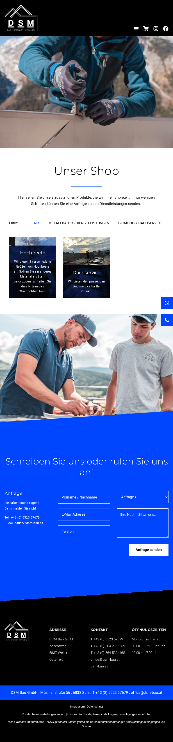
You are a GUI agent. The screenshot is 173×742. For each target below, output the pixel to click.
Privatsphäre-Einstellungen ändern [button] (43, 714)
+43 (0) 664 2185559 (109, 646)
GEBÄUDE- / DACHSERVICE (140, 223)
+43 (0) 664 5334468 (109, 653)
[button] (136, 28)
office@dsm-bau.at (29, 523)
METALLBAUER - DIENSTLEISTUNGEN (78, 223)
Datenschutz (95, 706)
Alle (36, 223)
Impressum (77, 706)
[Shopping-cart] (146, 28)
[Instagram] (156, 28)
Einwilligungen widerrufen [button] (135, 714)
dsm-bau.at (99, 666)
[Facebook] (165, 28)
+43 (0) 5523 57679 (25, 517)
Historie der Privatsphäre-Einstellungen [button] (92, 714)
